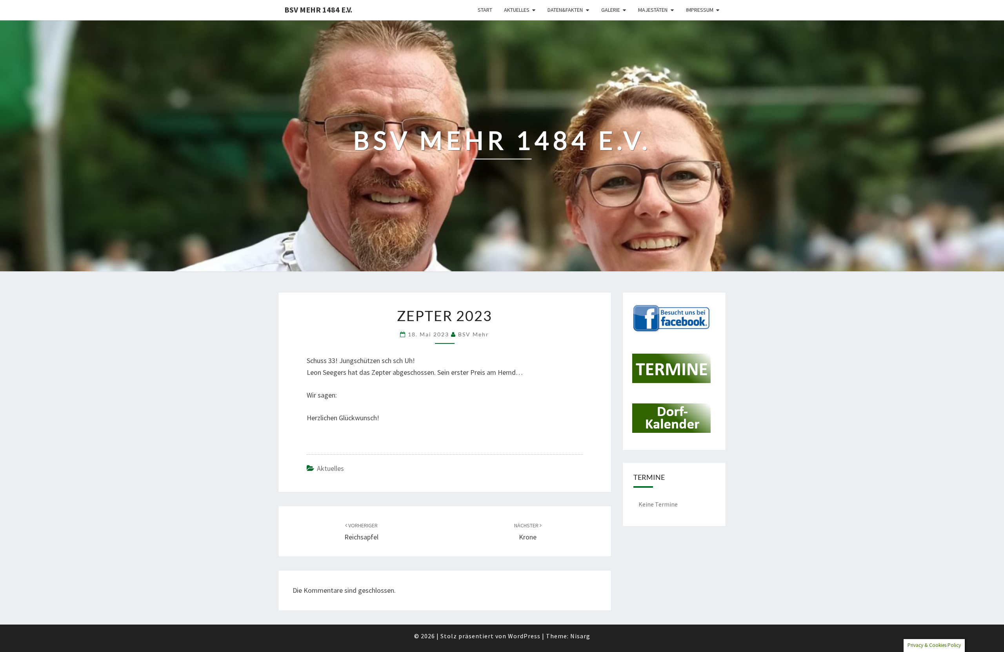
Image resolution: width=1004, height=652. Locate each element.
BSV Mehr (473, 334)
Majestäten (653, 9)
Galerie (610, 9)
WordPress (524, 636)
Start (485, 9)
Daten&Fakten (565, 9)
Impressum (699, 9)
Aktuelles (516, 9)
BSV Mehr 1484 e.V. (318, 10)
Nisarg (580, 636)
